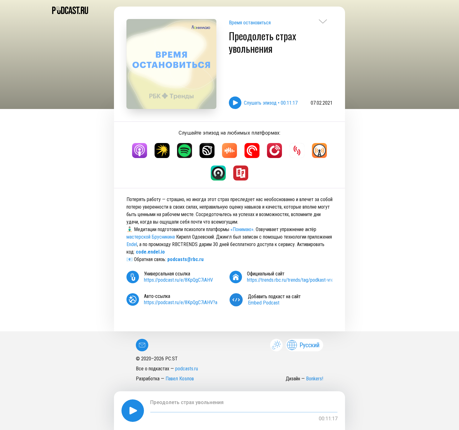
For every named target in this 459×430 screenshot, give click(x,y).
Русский (309, 345)
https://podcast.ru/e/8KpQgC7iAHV (178, 280)
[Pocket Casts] (251, 150)
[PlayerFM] (274, 150)
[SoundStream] (296, 150)
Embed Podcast (263, 303)
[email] (142, 345)
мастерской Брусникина (150, 237)
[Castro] (218, 173)
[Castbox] (229, 150)
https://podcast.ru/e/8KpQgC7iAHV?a (180, 302)
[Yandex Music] (162, 150)
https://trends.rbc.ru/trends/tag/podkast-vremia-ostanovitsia (306, 280)
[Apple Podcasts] (139, 150)
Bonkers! (314, 379)
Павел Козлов (179, 379)
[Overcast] (319, 150)
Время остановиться (250, 23)
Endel (131, 244)
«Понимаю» (242, 229)
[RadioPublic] (240, 173)
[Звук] (207, 150)
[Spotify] (184, 150)
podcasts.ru (186, 369)
